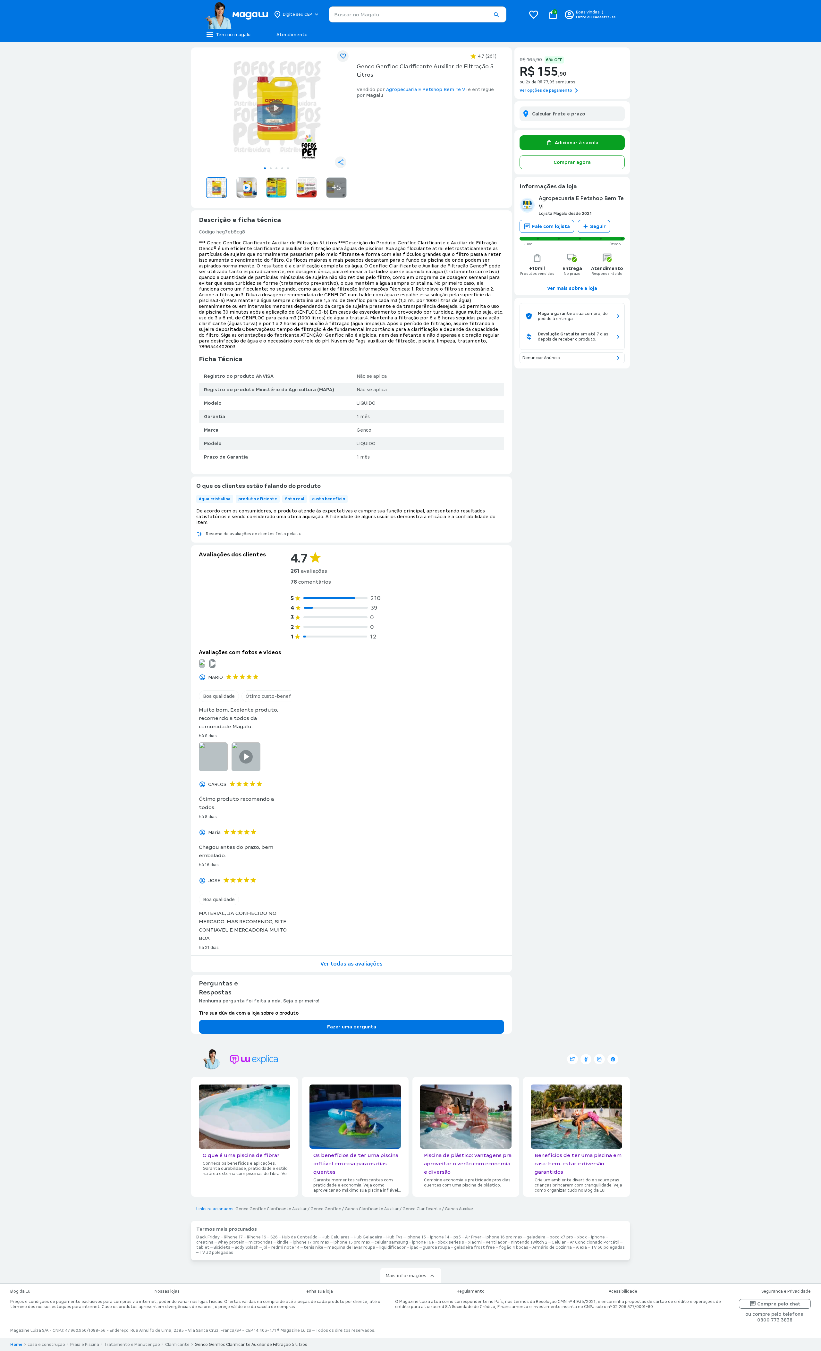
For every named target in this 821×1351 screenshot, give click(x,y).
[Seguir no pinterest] (612, 1059)
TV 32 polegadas (216, 1252)
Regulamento (471, 1291)
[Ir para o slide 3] (276, 168)
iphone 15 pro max (352, 1242)
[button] (496, 15)
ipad (414, 1247)
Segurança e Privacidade (786, 1291)
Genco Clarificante (421, 1209)
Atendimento (292, 34)
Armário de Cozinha (552, 1247)
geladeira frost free (474, 1247)
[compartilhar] (340, 162)
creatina (205, 1242)
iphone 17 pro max (311, 1242)
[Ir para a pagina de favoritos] (533, 14)
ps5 (457, 1237)
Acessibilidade (623, 1291)
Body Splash (246, 1247)
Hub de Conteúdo (299, 1237)
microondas (261, 1242)
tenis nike (313, 1247)
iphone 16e (423, 1242)
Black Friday (208, 1237)
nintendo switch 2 (529, 1242)
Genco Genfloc (325, 1209)
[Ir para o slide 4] (282, 168)
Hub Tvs (394, 1237)
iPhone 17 (233, 1237)
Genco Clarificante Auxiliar (372, 1209)
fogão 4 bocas (513, 1247)
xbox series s (451, 1242)
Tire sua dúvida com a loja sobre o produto (249, 1013)
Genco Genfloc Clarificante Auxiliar (271, 1209)
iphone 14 (439, 1237)
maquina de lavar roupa (351, 1247)
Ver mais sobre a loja (572, 288)
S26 (274, 1237)
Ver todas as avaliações (351, 964)
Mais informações (405, 1275)
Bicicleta (222, 1247)
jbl (265, 1247)
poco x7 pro (561, 1237)
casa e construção (46, 1344)
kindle (283, 1242)
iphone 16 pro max (504, 1237)
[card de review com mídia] (212, 663)
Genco (364, 430)
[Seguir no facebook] (585, 1059)
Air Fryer (473, 1237)
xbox (582, 1237)
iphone (598, 1237)
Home (16, 1344)
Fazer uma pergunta (351, 1026)
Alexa (581, 1247)
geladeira (536, 1237)
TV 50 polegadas (608, 1247)
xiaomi (475, 1242)
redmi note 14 (285, 1247)
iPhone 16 (256, 1237)
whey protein (231, 1242)
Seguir (598, 226)
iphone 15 (416, 1237)
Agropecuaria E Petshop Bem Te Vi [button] (426, 89)
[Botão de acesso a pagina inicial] (236, 14)
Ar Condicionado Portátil (594, 1242)
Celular (559, 1242)
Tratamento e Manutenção (132, 1344)
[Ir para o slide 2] (271, 168)
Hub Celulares (336, 1237)
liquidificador (392, 1247)
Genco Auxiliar (459, 1209)
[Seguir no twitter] (572, 1059)
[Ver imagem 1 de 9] (276, 108)
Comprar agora (572, 162)
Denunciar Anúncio (541, 358)
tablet (202, 1247)
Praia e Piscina (84, 1344)
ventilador (496, 1242)
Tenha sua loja (318, 1291)
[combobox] (417, 14)
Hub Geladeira (368, 1237)
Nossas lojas (167, 1291)
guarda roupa (436, 1247)
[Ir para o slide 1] (265, 168)
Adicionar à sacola (576, 142)
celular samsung (391, 1242)
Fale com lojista (551, 226)
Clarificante (177, 1344)
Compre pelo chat (778, 1303)
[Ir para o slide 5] (288, 168)
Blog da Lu (20, 1291)
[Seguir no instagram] (599, 1059)
